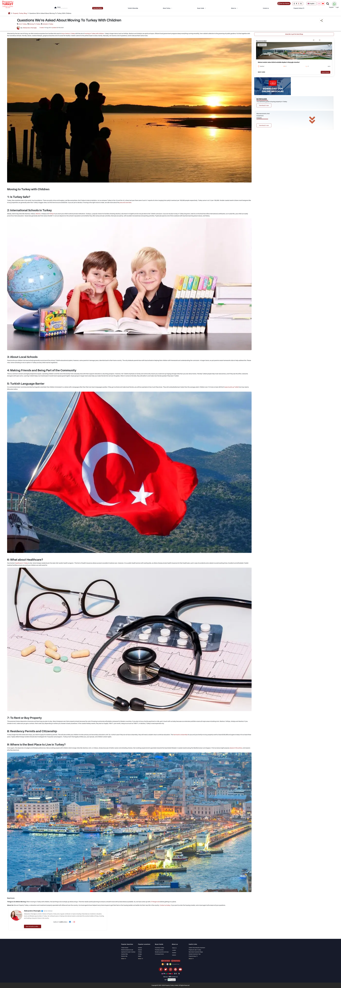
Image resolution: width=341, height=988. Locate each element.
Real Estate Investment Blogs (196, 952)
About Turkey (166, 8)
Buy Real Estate (97, 8)
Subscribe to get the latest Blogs (294, 34)
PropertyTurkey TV (193, 956)
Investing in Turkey (159, 947)
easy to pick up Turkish (232, 387)
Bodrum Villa (124, 956)
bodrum (174, 955)
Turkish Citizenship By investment (197, 947)
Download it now (264, 105)
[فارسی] (170, 974)
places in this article (236, 748)
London (174, 950)
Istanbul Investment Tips (195, 954)
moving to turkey (34, 24)
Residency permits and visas (162, 952)
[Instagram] (319, 3)
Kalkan (139, 956)
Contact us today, (165, 905)
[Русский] (164, 974)
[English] (162, 974)
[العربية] (166, 974)
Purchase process (159, 949)
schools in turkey (47, 24)
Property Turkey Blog (20, 13)
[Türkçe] (172, 974)
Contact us (266, 8)
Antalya (140, 954)
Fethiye (51, 214)
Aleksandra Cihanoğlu (30, 28)
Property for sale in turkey (195, 949)
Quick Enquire (325, 72)
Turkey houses (124, 947)
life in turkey (22, 24)
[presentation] (313, 40)
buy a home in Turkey (68, 33)
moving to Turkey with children (94, 33)
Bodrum (38, 214)
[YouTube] (323, 3)
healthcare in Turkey (21, 563)
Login (337, 7)
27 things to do (155, 902)
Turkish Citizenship (133, 8)
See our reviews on (170, 976)
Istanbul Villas (124, 954)
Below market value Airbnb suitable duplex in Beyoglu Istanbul (278, 62)
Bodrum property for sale (127, 949)
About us (233, 8)
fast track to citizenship (180, 734)
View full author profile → (32, 926)
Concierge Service (159, 954)
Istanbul (140, 947)
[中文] (168, 974)
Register (331, 7)
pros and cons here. (126, 202)
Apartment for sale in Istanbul (128, 952)
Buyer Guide (200, 8)
